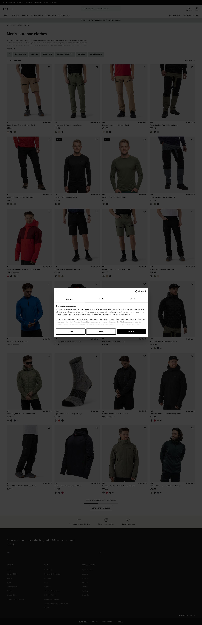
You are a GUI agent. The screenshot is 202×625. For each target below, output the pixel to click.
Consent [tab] (69, 299)
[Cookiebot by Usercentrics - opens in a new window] (137, 292)
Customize (100, 331)
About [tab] (132, 299)
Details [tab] (101, 299)
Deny (71, 331)
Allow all (131, 331)
